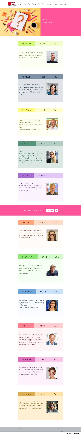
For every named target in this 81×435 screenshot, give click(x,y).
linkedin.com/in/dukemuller (31, 59)
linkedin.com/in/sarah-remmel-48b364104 (29, 374)
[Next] (56, 210)
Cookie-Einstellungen (69, 433)
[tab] (26, 43)
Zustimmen (76, 433)
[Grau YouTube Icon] (20, 428)
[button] (65, 4)
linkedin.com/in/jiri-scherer (25, 190)
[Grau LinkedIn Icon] (18, 428)
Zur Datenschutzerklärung (16, 433)
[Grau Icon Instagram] (22, 428)
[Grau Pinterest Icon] (24, 428)
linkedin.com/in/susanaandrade (32, 307)
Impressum (60, 429)
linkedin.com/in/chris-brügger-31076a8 (32, 129)
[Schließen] (79, 433)
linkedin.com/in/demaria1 (24, 273)
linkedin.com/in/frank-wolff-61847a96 (28, 344)
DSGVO (61, 431)
